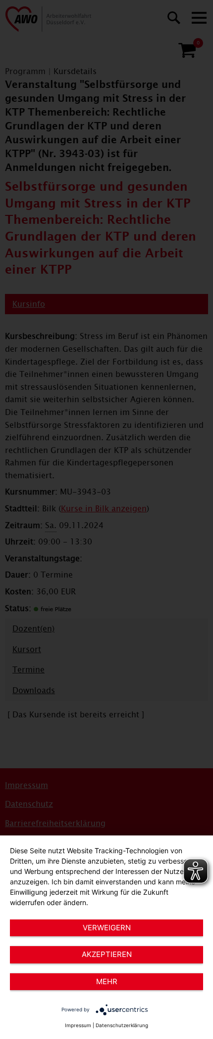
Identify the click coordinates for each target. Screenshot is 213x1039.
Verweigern (107, 927)
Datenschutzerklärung (122, 1025)
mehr (106, 981)
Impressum (78, 1025)
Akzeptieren (107, 954)
